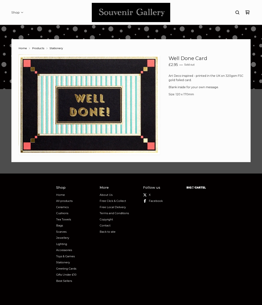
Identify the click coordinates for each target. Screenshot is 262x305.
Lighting (61, 244)
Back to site (107, 231)
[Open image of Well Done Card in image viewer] (89, 105)
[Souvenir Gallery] (131, 12)
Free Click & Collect (113, 201)
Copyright (106, 219)
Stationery (56, 48)
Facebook (156, 201)
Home (23, 48)
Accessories (64, 250)
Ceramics (62, 207)
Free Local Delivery (113, 207)
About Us (106, 195)
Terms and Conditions (114, 213)
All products (64, 201)
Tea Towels (63, 219)
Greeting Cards (66, 268)
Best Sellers (64, 281)
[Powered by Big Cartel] (196, 187)
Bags (59, 225)
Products (38, 48)
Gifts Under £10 (66, 274)
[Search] (237, 12)
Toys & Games (65, 256)
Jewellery (62, 237)
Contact (105, 225)
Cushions (62, 213)
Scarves (61, 231)
